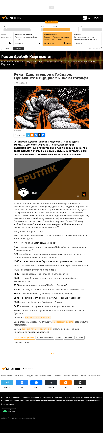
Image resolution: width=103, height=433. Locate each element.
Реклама (58, 397)
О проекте (5, 397)
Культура (59, 338)
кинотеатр (79, 338)
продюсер (18, 342)
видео (75, 376)
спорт (67, 376)
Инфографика (95, 376)
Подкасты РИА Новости (45, 338)
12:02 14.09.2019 (20, 83)
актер (27, 342)
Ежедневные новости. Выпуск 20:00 (27, 38)
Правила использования (20, 397)
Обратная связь (7, 404)
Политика (20, 376)
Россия (58, 376)
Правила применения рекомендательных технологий (77, 401)
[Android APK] (8, 411)
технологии (69, 338)
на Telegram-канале (63, 321)
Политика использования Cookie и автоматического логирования (28, 401)
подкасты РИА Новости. (37, 317)
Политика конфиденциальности (88, 397)
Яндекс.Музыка (82, 193)
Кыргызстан (6, 376)
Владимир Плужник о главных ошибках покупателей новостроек (56, 39)
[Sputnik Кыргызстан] (12, 20)
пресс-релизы (69, 397)
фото (83, 376)
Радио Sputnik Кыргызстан (24, 338)
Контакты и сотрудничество (42, 397)
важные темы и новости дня (36, 328)
